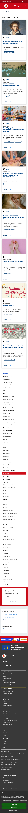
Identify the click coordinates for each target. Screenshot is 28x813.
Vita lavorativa (6, 696)
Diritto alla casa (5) (7, 433)
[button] (14, 810)
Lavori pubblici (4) (7, 479)
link (1, 801)
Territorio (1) (6, 570)
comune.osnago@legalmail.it (10, 763)
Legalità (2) (5, 482)
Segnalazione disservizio (8, 778)
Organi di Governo (7, 671)
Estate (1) (5, 448)
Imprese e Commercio (8, 698)
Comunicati (5, 733)
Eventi (4, 743)
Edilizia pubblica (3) (7, 436)
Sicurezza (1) (6, 550)
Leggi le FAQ (6, 780)
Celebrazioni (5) (6, 405)
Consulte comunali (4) (8, 425)
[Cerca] (25, 6)
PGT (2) (5, 505)
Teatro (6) (5, 567)
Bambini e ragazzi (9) (8, 399)
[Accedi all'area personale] (22, 1)
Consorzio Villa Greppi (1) (9, 422)
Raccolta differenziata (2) (9, 519)
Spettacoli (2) (6, 562)
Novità (7, 12)
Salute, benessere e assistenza (10, 720)
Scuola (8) (5, 536)
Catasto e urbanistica (8, 702)
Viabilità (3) (5, 585)
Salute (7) (5, 533)
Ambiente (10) (6, 388)
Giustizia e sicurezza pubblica (10, 714)
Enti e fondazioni (7, 678)
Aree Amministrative (8, 674)
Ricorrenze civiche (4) (8, 527)
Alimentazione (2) (7, 385)
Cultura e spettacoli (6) (8, 430)
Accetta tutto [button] (14, 804)
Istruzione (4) (6, 476)
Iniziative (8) (6, 473)
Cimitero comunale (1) (8, 408)
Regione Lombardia (6, 1)
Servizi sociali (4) (7, 547)
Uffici (4, 676)
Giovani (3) (5, 459)
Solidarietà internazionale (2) (10, 559)
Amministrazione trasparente (10, 789)
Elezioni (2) (5, 442)
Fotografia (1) (6, 456)
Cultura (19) (6, 428)
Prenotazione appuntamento (9, 775)
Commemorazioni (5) (8, 413)
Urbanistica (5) (6, 582)
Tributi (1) (5, 576)
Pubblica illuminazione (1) (9, 516)
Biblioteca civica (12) (8, 402)
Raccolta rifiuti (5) (7, 522)
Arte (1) (5, 390)
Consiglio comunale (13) (8, 419)
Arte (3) (5, 393)
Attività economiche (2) (8, 396)
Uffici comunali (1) (7, 579)
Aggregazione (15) (7, 382)
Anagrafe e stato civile (8, 691)
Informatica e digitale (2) (9, 470)
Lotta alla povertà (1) (8, 485)
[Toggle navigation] (3, 6)
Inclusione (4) (6, 465)
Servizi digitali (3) (7, 545)
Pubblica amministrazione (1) (10, 513)
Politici (4, 680)
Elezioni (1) (5, 439)
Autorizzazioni (6, 722)
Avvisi (4, 735)
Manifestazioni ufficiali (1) (9, 488)
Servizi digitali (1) (7, 542)
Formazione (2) (6, 453)
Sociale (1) (5, 553)
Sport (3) (5, 565)
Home (3, 12)
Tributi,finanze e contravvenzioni (10, 716)
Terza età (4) (6, 573)
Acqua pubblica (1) (7, 376)
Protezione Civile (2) (8, 510)
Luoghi (4, 741)
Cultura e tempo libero (8, 693)
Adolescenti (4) (6, 379)
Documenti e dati (7, 685)
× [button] (26, 792)
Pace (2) (5, 502)
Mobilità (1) (5, 496)
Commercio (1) (6, 416)
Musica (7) (5, 499)
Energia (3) (5, 445)
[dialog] (14, 802)
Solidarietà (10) (6, 556)
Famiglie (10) (6, 450)
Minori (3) (5, 490)
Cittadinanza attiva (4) (8, 410)
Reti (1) (5, 525)
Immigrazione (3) (7, 462)
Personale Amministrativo (9, 682)
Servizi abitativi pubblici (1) (9, 539)
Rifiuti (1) (5, 530)
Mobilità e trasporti (7, 705)
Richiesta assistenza (8, 782)
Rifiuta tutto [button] (14, 807)
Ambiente (5, 718)
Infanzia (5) (5, 468)
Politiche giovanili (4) (8, 508)
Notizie (7, 37)
